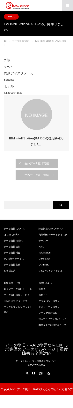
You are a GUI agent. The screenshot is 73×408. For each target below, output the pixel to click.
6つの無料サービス (14, 258)
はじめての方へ (12, 234)
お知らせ (43, 295)
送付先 (42, 289)
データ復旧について (14, 228)
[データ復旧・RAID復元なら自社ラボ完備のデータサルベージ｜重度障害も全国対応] (17, 5)
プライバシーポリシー (50, 301)
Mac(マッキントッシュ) (51, 270)
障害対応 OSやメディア (51, 228)
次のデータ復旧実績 (36, 175)
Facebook (33, 372)
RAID (41, 246)
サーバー (43, 240)
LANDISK (44, 264)
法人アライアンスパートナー (54, 319)
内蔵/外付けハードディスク (53, 234)
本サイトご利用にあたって (53, 325)
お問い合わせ (46, 283)
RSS (48, 372)
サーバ (11, 16)
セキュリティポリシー (50, 307)
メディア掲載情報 (48, 313)
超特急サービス (12, 283)
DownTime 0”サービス (15, 301)
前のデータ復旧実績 (36, 163)
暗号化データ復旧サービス (18, 289)
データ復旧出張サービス (17, 295)
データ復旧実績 (12, 264)
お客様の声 (10, 270)
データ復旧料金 (12, 252)
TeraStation (45, 252)
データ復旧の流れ (13, 240)
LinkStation (44, 258)
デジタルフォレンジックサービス (19, 309)
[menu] (67, 5)
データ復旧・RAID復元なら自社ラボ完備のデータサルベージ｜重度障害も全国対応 (37, 349)
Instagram (40, 372)
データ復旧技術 (12, 246)
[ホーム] (5, 40)
